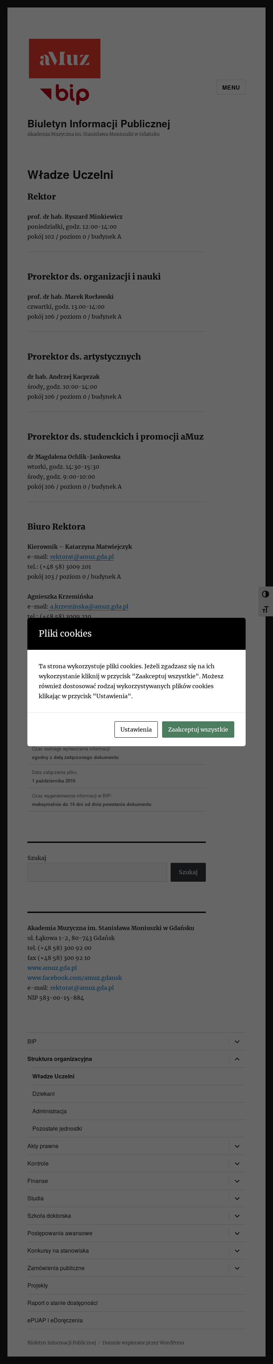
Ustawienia (136, 729)
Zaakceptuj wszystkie (198, 729)
